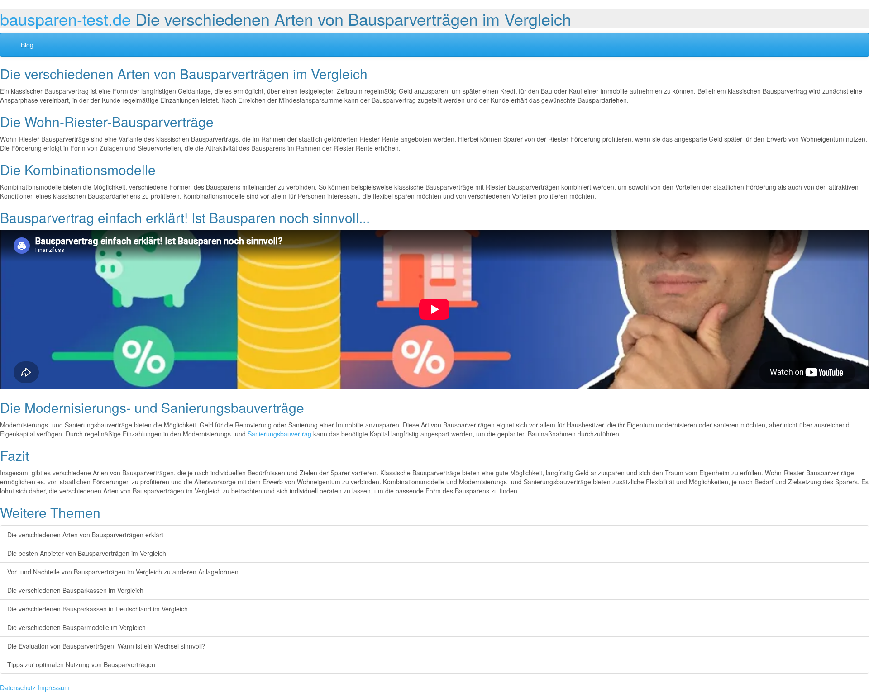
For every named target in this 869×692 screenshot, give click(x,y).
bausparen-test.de (65, 18)
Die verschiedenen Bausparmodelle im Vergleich (76, 627)
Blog (27, 44)
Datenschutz (18, 687)
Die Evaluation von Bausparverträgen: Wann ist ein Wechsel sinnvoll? (106, 645)
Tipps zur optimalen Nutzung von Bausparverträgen (81, 664)
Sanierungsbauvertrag (279, 433)
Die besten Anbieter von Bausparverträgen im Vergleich (86, 553)
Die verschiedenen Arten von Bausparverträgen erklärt (85, 534)
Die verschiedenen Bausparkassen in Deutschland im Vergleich (97, 608)
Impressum (54, 687)
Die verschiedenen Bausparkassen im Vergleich (75, 590)
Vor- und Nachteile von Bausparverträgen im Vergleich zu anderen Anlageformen (123, 571)
